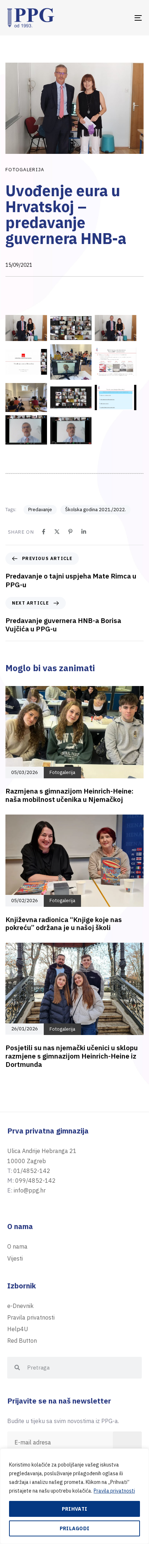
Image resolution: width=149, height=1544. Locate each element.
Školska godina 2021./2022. (95, 509)
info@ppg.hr (30, 1190)
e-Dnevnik (20, 1305)
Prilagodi (75, 1528)
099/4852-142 (35, 1180)
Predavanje (40, 509)
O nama (17, 1246)
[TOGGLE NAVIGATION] (119, 17)
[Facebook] (43, 531)
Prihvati (74, 1509)
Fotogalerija (24, 170)
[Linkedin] (83, 531)
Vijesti (15, 1258)
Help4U (17, 1329)
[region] (74, 1496)
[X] (57, 531)
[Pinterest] (70, 531)
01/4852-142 (31, 1170)
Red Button (22, 1340)
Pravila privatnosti (114, 1491)
